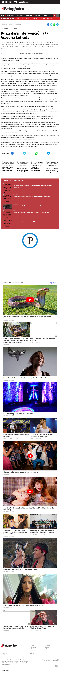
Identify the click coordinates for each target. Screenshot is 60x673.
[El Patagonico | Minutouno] (15, 2)
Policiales (20, 15)
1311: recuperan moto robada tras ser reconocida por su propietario (31, 196)
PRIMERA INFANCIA (50, 639)
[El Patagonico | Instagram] (10, 2)
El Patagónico (4, 24)
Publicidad (47, 647)
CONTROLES (15, 210)
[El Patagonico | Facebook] (6, 2)
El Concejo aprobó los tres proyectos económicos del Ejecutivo (22, 171)
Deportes (38, 15)
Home (2, 15)
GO (56, 639)
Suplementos (47, 645)
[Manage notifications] (56, 666)
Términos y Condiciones (35, 655)
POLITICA (28, 18)
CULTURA (42, 18)
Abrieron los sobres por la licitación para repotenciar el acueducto (52, 171)
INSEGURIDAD (20, 18)
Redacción (33, 648)
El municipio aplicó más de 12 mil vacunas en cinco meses (7, 169)
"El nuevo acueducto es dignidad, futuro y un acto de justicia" (37, 169)
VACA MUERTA (15, 183)
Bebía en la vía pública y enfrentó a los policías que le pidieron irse (31, 212)
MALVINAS (49, 18)
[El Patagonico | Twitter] (3, 2)
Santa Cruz (47, 15)
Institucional (47, 648)
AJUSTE (35, 18)
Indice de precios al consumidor (36, 639)
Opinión (3, 655)
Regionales (10, 15)
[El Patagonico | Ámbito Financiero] (24, 2)
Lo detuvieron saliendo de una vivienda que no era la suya (28, 206)
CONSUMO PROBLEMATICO (20, 639)
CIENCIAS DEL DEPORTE (6, 639)
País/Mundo (29, 15)
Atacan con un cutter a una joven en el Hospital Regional (28, 222)
